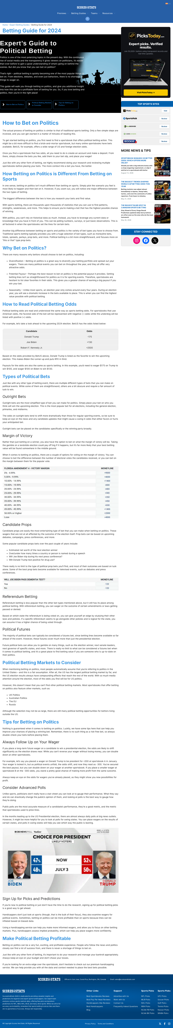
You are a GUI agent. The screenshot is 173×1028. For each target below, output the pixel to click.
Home (5, 25)
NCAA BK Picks (147, 1013)
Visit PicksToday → (146, 92)
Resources (107, 13)
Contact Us (118, 1003)
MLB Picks (145, 999)
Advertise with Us (121, 996)
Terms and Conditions (106, 1024)
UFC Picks (162, 996)
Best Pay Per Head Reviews (98, 999)
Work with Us (119, 999)
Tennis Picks (163, 1006)
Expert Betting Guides (20, 25)
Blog (88, 1010)
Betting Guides (78, 13)
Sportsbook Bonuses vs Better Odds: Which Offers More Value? (136, 160)
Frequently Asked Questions (126, 1006)
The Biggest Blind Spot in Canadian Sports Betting (133, 206)
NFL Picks (145, 996)
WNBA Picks (163, 1013)
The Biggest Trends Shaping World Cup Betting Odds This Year (135, 184)
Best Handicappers (94, 1006)
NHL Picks (145, 1003)
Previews (61, 13)
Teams (94, 13)
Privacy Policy (90, 1024)
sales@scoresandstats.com (125, 979)
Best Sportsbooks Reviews (97, 996)
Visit (165, 111)
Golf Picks (162, 1003)
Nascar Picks (163, 1010)
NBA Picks (145, 1006)
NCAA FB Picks (147, 1010)
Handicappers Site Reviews (98, 1003)
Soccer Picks (163, 999)
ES (169, 4)
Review (164, 119)
